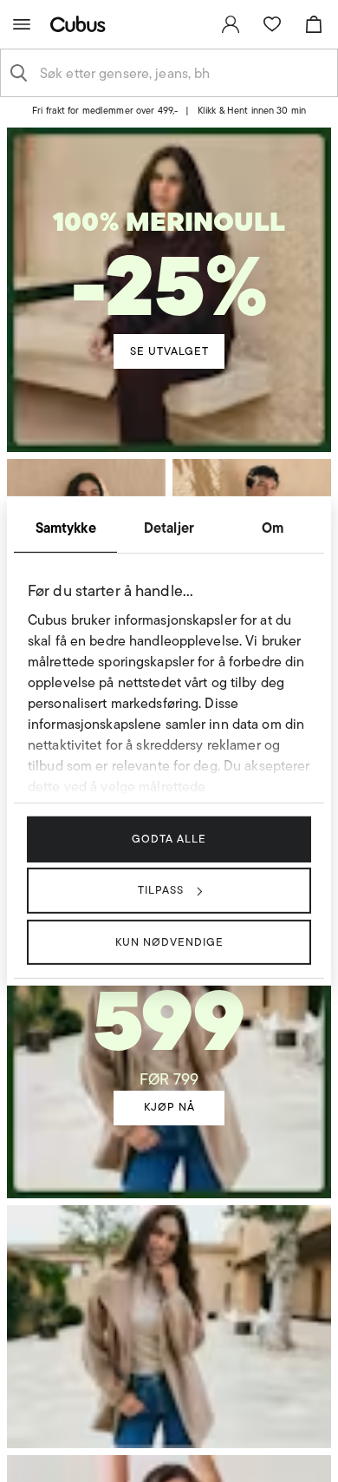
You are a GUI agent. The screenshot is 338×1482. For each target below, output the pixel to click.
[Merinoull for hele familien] (169, 251)
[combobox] (183, 72)
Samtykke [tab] (66, 527)
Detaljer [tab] (169, 527)
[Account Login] (162, 115)
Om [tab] (272, 527)
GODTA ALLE (169, 838)
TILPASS (161, 890)
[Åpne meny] (21, 24)
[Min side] (230, 24)
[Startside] (81, 24)
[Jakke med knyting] (169, 1010)
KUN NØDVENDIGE (169, 941)
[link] (230, 24)
